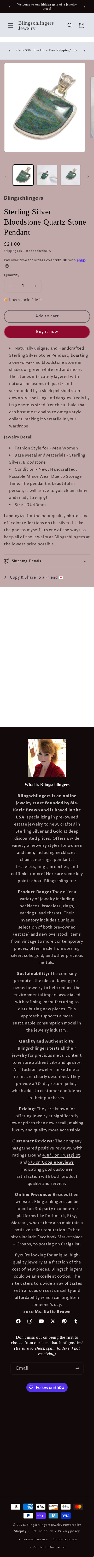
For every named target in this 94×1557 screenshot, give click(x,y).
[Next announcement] (84, 7)
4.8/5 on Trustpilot (61, 1155)
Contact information (49, 1547)
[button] (10, 25)
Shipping (10, 251)
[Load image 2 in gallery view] (46, 175)
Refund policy (42, 1531)
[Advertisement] (47, 634)
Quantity (11, 275)
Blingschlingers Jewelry (44, 1525)
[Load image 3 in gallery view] (70, 175)
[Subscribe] (77, 1368)
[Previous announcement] (9, 7)
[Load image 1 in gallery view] (23, 175)
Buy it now (47, 331)
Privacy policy (69, 1531)
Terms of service (35, 1539)
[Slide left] (5, 176)
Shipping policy (65, 1539)
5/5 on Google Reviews (51, 1162)
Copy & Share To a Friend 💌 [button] (36, 577)
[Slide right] (88, 176)
